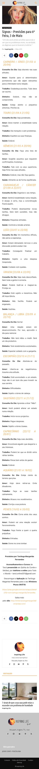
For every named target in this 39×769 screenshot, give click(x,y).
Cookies (30, 760)
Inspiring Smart (7, 699)
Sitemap (19, 762)
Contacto (7, 760)
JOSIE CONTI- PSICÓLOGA (11, 751)
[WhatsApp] (26, 55)
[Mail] (19, 664)
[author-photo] (19, 651)
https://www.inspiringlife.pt (19, 657)
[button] (3, 3)
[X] (16, 55)
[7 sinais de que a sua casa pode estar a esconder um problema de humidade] (19, 691)
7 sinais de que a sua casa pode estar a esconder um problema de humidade (17, 704)
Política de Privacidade (19, 760)
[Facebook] (11, 55)
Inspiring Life (9, 49)
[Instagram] (15, 664)
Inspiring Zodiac (7, 28)
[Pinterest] (21, 55)
